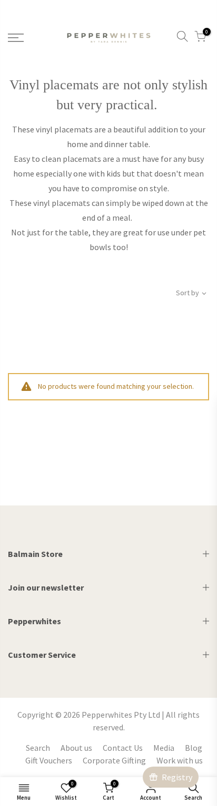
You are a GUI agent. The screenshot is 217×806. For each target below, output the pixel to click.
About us (76, 747)
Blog (193, 747)
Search (38, 747)
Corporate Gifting (114, 760)
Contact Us (123, 747)
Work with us (179, 760)
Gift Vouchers (48, 760)
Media (163, 747)
